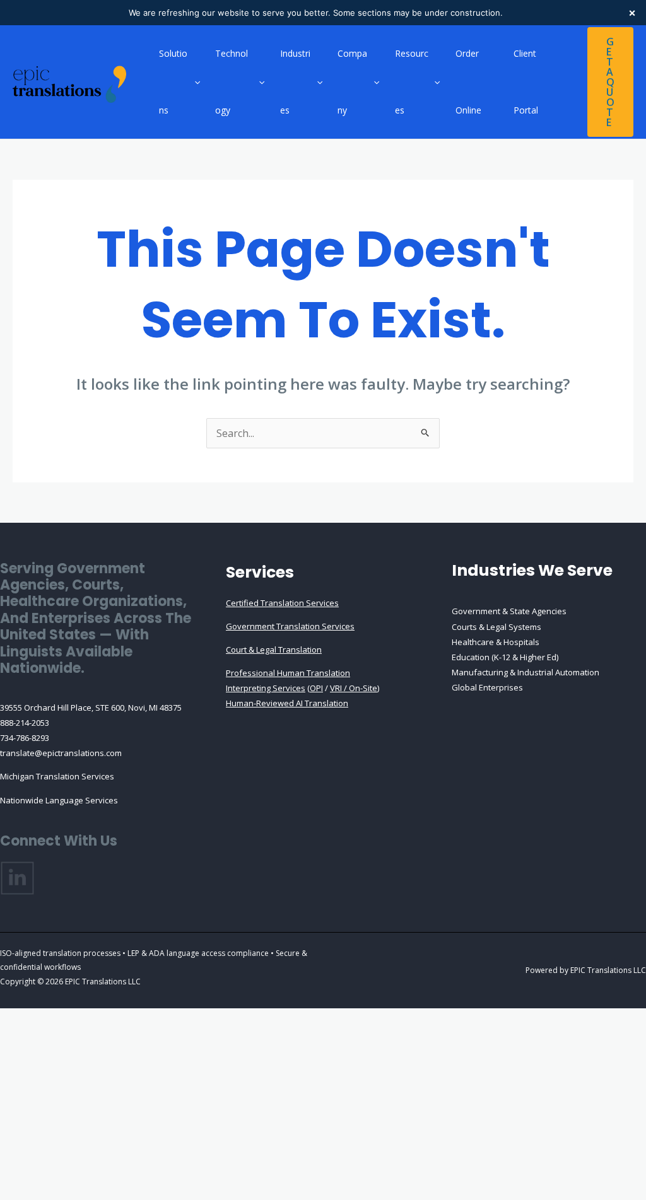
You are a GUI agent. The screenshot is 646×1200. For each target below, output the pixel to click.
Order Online (468, 81)
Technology (231, 81)
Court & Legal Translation (274, 649)
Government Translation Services (290, 626)
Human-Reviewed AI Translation (287, 703)
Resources (411, 81)
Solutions (173, 81)
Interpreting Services (265, 688)
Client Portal (526, 81)
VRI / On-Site (353, 688)
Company (352, 81)
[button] (194, 82)
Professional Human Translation (288, 673)
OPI (316, 688)
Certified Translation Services (282, 603)
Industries (295, 81)
